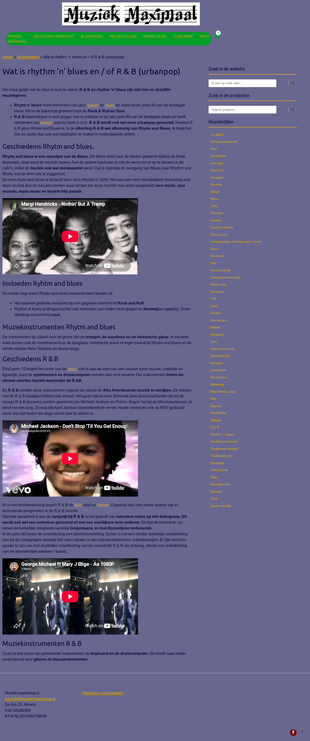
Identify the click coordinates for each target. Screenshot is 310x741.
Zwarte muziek (220, 506)
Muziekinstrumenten (54, 36)
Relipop (215, 420)
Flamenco (217, 292)
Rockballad (218, 413)
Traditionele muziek (224, 449)
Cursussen (183, 36)
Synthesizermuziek (223, 441)
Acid (213, 149)
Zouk (213, 498)
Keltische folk (220, 356)
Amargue (216, 177)
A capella (216, 134)
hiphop (46, 123)
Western (216, 491)
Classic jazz (219, 234)
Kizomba (216, 363)
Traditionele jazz (221, 456)
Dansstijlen (154, 36)
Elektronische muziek (225, 277)
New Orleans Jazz (223, 391)
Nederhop (217, 384)
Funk (213, 306)
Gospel (215, 313)
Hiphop (215, 327)
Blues (214, 199)
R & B (214, 427)
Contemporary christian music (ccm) (235, 241)
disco (72, 369)
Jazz (213, 341)
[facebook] (293, 732)
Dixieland (216, 256)
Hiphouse (217, 334)
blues (110, 105)
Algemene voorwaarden (103, 693)
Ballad (214, 192)
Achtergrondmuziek (224, 142)
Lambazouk (218, 370)
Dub (213, 263)
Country (215, 220)
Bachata (216, 184)
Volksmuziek (219, 470)
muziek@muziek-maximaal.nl (30, 699)
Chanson (216, 213)
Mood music (219, 377)
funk (78, 505)
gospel (93, 105)
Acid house (218, 156)
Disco (214, 249)
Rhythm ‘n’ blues (222, 434)
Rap (213, 399)
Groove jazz (218, 320)
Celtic (214, 206)
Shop (204, 36)
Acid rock (217, 170)
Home (7, 57)
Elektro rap (218, 284)
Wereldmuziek (220, 484)
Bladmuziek (92, 36)
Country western (221, 227)
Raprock (216, 406)
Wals (213, 477)
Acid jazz (217, 163)
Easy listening (220, 270)
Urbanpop (217, 463)
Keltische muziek (222, 349)
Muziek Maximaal (17, 38)
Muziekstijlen (123, 36)
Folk (213, 299)
